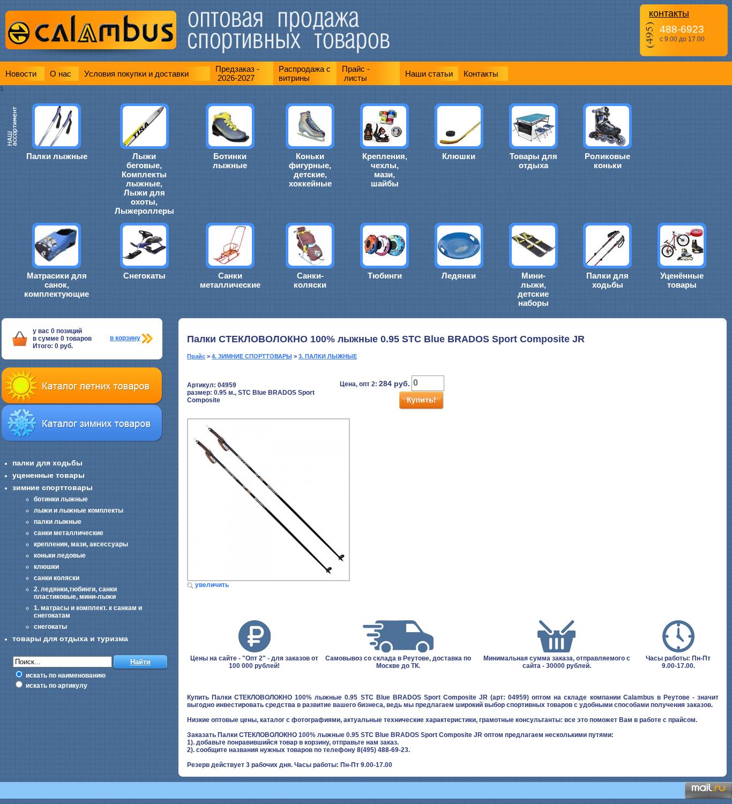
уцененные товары (48, 475)
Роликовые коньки (607, 161)
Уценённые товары (682, 280)
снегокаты (50, 626)
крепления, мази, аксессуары (81, 544)
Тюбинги (385, 275)
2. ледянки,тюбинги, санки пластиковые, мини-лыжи (75, 592)
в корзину (125, 338)
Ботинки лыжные (230, 161)
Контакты (481, 73)
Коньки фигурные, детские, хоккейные (310, 170)
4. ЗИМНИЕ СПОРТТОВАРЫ (252, 356)
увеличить (212, 585)
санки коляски (56, 578)
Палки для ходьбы (607, 280)
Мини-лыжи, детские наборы (533, 289)
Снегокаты (144, 275)
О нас (60, 73)
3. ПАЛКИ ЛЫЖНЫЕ (327, 356)
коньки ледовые (60, 555)
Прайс (196, 356)
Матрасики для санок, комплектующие (56, 284)
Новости (20, 73)
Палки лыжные (56, 156)
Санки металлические (230, 280)
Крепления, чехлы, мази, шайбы (384, 170)
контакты (669, 13)
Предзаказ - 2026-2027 (237, 73)
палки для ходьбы (47, 463)
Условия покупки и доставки (136, 73)
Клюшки (458, 156)
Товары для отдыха (533, 161)
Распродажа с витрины (305, 73)
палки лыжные (57, 521)
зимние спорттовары (52, 487)
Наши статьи (429, 73)
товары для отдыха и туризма (70, 638)
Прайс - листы (356, 73)
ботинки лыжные (61, 499)
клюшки (46, 566)
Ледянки (459, 275)
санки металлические (68, 533)
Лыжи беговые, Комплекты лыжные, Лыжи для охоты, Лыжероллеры (144, 183)
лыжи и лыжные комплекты (78, 510)
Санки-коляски (310, 280)
